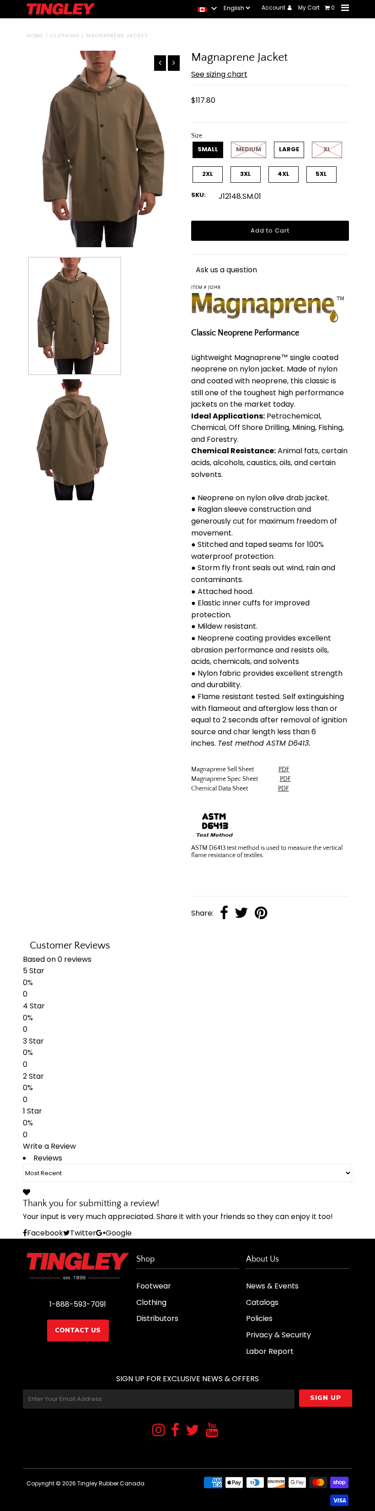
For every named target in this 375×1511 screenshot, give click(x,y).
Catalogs (262, 1302)
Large (289, 149)
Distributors (157, 1318)
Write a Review (49, 1146)
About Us (262, 1259)
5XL (321, 174)
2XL (207, 174)
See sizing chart (219, 74)
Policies (259, 1318)
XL (327, 149)
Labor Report (270, 1351)
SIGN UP (325, 1398)
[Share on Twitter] (241, 914)
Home (35, 35)
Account (274, 7)
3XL (245, 174)
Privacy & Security (278, 1335)
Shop (145, 1259)
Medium (248, 149)
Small (208, 149)
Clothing (65, 35)
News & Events (272, 1286)
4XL (283, 174)
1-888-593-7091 (77, 1304)
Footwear (153, 1286)
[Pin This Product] (261, 914)
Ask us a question (226, 270)
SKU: (198, 195)
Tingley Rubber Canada (111, 1483)
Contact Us (78, 1330)
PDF (284, 769)
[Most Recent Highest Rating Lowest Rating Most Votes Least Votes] (187, 1173)
